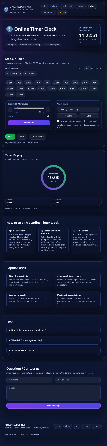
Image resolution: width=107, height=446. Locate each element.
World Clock (67, 6)
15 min (52, 89)
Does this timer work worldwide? (28, 330)
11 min (10, 89)
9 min (84, 83)
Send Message (53, 405)
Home (58, 426)
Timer (92, 6)
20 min (62, 89)
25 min (73, 89)
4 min (37, 83)
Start (10, 136)
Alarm (54, 6)
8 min (75, 83)
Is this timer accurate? (23, 350)
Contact (86, 426)
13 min (31, 89)
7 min (65, 83)
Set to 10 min (38, 136)
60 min (10, 94)
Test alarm (67, 116)
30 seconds (30, 73)
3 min (28, 83)
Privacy (97, 426)
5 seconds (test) (14, 73)
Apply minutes (28, 122)
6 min (56, 83)
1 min (9, 83)
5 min (47, 83)
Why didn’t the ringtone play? (26, 340)
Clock (45, 6)
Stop (89, 116)
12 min (20, 89)
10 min (95, 83)
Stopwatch (81, 6)
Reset (22, 136)
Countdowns (48, 12)
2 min (18, 83)
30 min (83, 89)
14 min (41, 89)
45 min (94, 89)
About (67, 426)
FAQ (76, 426)
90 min (20, 94)
